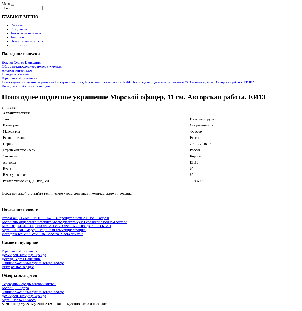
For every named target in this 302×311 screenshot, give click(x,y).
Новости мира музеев (27, 41)
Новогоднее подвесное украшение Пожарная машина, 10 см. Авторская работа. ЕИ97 (67, 82)
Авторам (17, 37)
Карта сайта (20, 45)
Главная (17, 25)
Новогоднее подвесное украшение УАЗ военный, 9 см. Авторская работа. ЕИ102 (193, 82)
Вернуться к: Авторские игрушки (27, 86)
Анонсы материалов (26, 33)
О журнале (19, 29)
